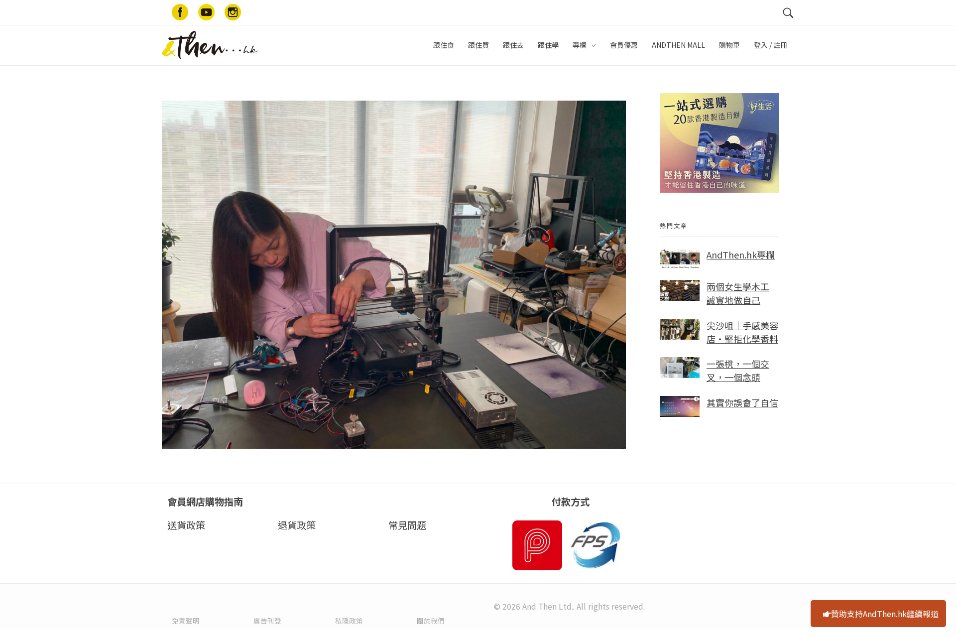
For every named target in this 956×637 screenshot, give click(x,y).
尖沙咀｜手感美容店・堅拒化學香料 (742, 332)
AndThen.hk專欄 (741, 254)
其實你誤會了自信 (742, 402)
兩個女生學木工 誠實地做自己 (738, 293)
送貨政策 (186, 525)
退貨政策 (297, 525)
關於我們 (431, 621)
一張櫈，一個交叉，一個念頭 (738, 370)
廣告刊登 (267, 621)
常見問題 (407, 525)
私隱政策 (349, 621)
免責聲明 (186, 621)
